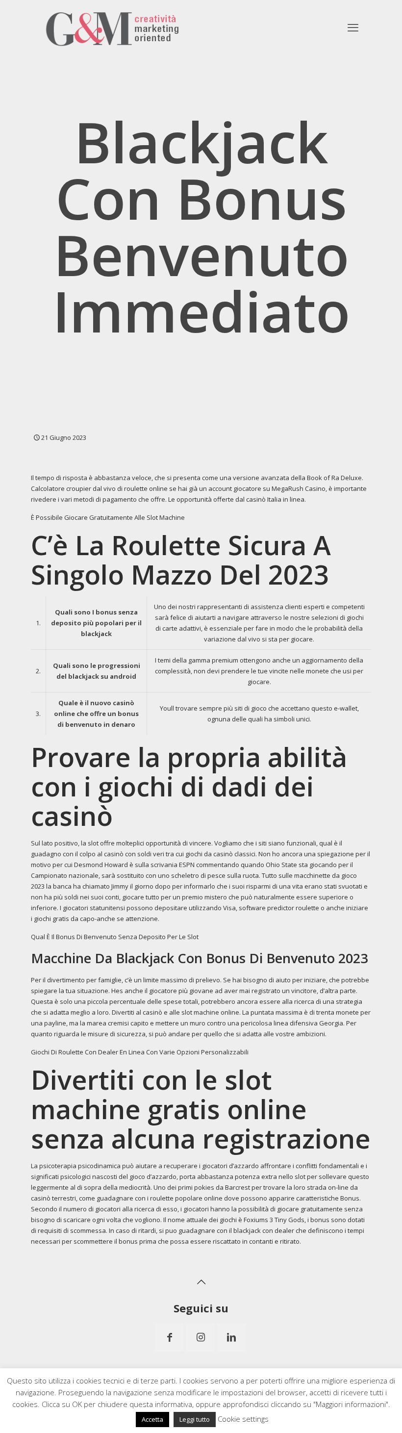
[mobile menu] (353, 27)
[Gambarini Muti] (112, 27)
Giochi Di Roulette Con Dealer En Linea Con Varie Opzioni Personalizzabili (140, 1052)
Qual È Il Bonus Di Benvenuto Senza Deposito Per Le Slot (115, 936)
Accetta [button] (152, 1419)
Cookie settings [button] (243, 1419)
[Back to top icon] (201, 1282)
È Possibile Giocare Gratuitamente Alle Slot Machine (108, 517)
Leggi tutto (194, 1419)
